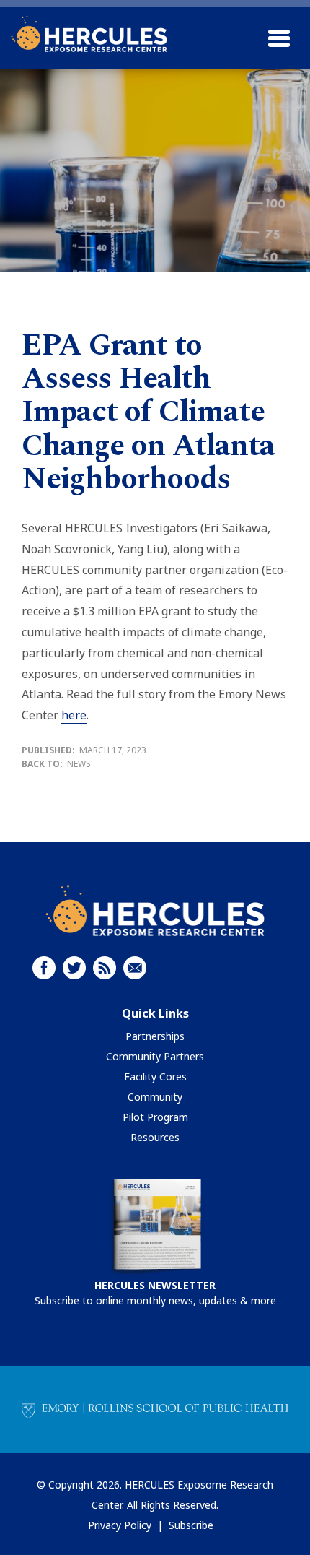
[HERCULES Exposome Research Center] (89, 34)
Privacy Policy (119, 1525)
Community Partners (155, 1056)
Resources (155, 1137)
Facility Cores (155, 1076)
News (79, 764)
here (74, 715)
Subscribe (191, 1525)
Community (155, 1097)
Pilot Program (155, 1117)
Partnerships (155, 1036)
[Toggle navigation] (279, 38)
